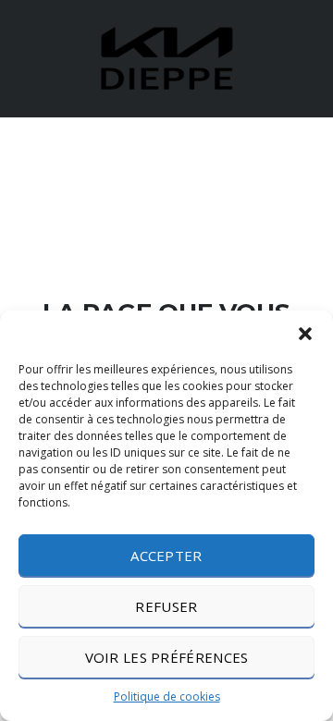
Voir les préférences (167, 657)
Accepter (166, 555)
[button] (305, 333)
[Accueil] (166, 57)
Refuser (166, 606)
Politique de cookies (167, 696)
